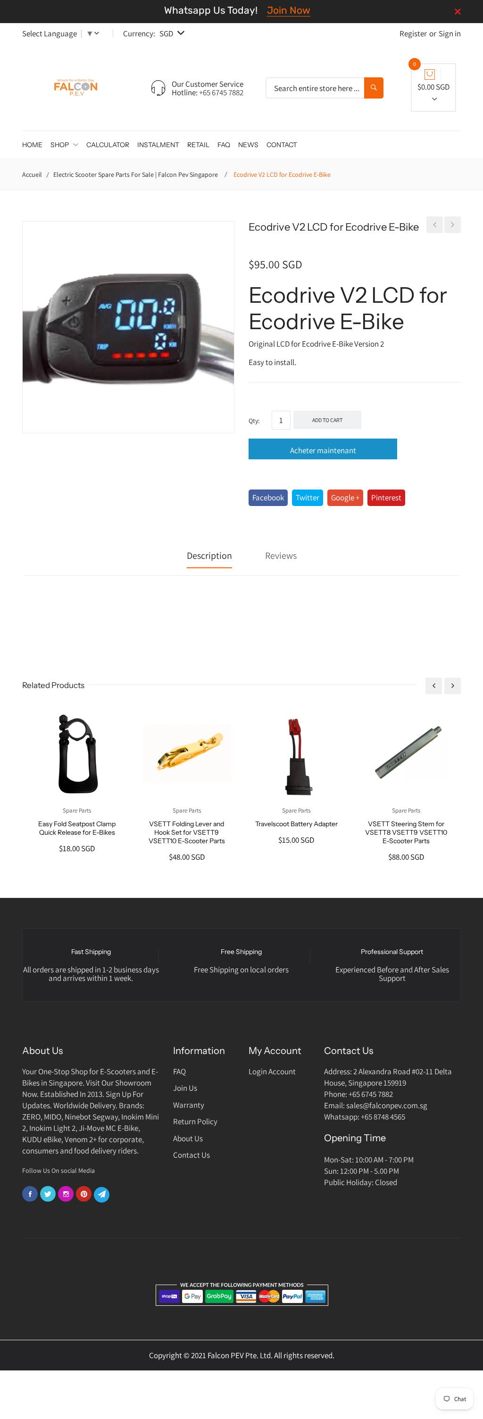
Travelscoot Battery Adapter (296, 824)
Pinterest (386, 497)
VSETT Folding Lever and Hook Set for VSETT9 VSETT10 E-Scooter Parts (187, 832)
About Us (188, 1138)
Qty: (254, 420)
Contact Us (191, 1155)
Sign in (450, 33)
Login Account (272, 1071)
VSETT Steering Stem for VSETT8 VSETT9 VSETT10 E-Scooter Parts (406, 832)
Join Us (185, 1088)
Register (413, 33)
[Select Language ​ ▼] (98, 33)
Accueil (32, 174)
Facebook (268, 497)
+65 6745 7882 (221, 92)
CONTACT (281, 145)
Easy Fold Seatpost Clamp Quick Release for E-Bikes (77, 828)
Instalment (158, 145)
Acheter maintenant (323, 450)
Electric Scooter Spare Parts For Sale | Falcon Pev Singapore (135, 174)
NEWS (248, 145)
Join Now (288, 10)
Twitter (307, 497)
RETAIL (198, 145)
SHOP (60, 145)
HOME (32, 145)
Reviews (281, 555)
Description (209, 555)
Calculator (107, 145)
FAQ (223, 145)
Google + (345, 497)
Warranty (188, 1105)
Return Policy (195, 1121)
